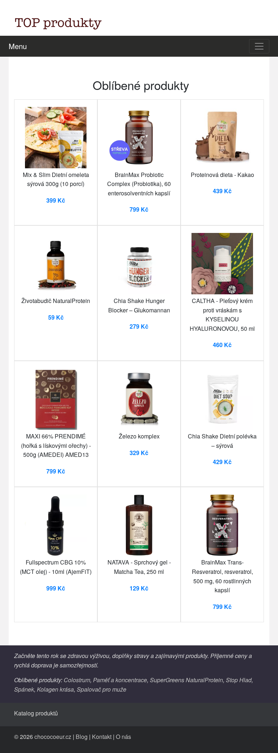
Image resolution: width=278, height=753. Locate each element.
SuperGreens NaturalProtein (186, 680)
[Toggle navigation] (259, 46)
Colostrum (77, 680)
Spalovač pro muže (101, 689)
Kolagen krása (55, 689)
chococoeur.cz (52, 736)
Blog (82, 736)
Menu (18, 46)
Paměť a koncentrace (120, 680)
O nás (123, 736)
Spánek (24, 689)
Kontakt (101, 736)
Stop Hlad (239, 680)
